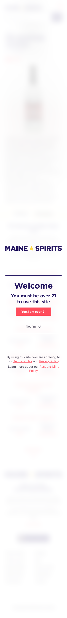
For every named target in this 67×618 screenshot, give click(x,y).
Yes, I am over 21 (33, 311)
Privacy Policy (49, 361)
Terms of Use (22, 361)
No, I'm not (33, 326)
